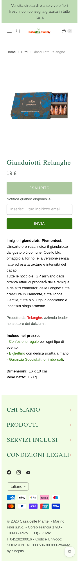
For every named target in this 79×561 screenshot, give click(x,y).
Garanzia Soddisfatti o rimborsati (36, 359)
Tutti (24, 52)
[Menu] (9, 31)
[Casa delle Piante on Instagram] (21, 472)
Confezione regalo (24, 341)
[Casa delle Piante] (39, 31)
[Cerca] (18, 31)
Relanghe (34, 318)
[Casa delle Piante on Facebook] (11, 472)
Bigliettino (17, 353)
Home (11, 52)
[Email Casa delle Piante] (31, 472)
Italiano (16, 486)
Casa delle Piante (34, 521)
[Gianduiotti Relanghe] (39, 103)
